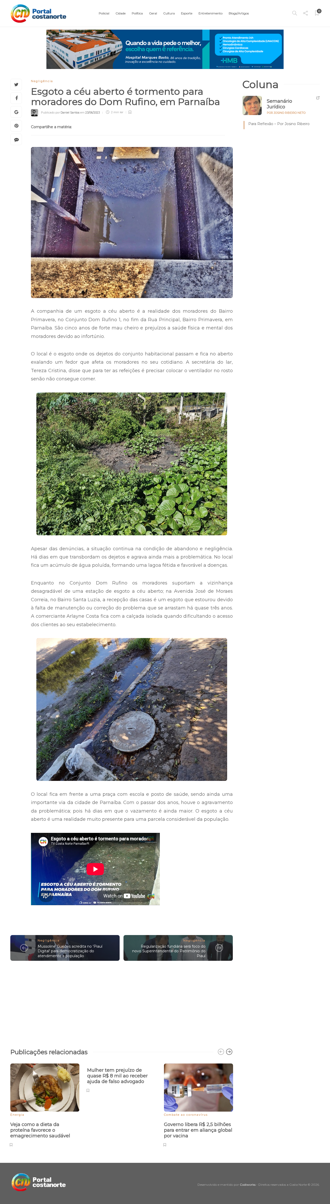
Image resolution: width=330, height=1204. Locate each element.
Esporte (186, 13)
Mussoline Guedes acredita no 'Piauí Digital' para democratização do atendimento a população (70, 951)
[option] (44, 1104)
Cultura (169, 13)
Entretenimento (210, 13)
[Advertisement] (121, 1002)
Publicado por (60, 112)
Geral (153, 13)
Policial (104, 13)
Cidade (121, 13)
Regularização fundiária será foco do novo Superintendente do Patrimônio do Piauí (168, 951)
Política (137, 13)
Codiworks (247, 1184)
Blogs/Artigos (239, 13)
